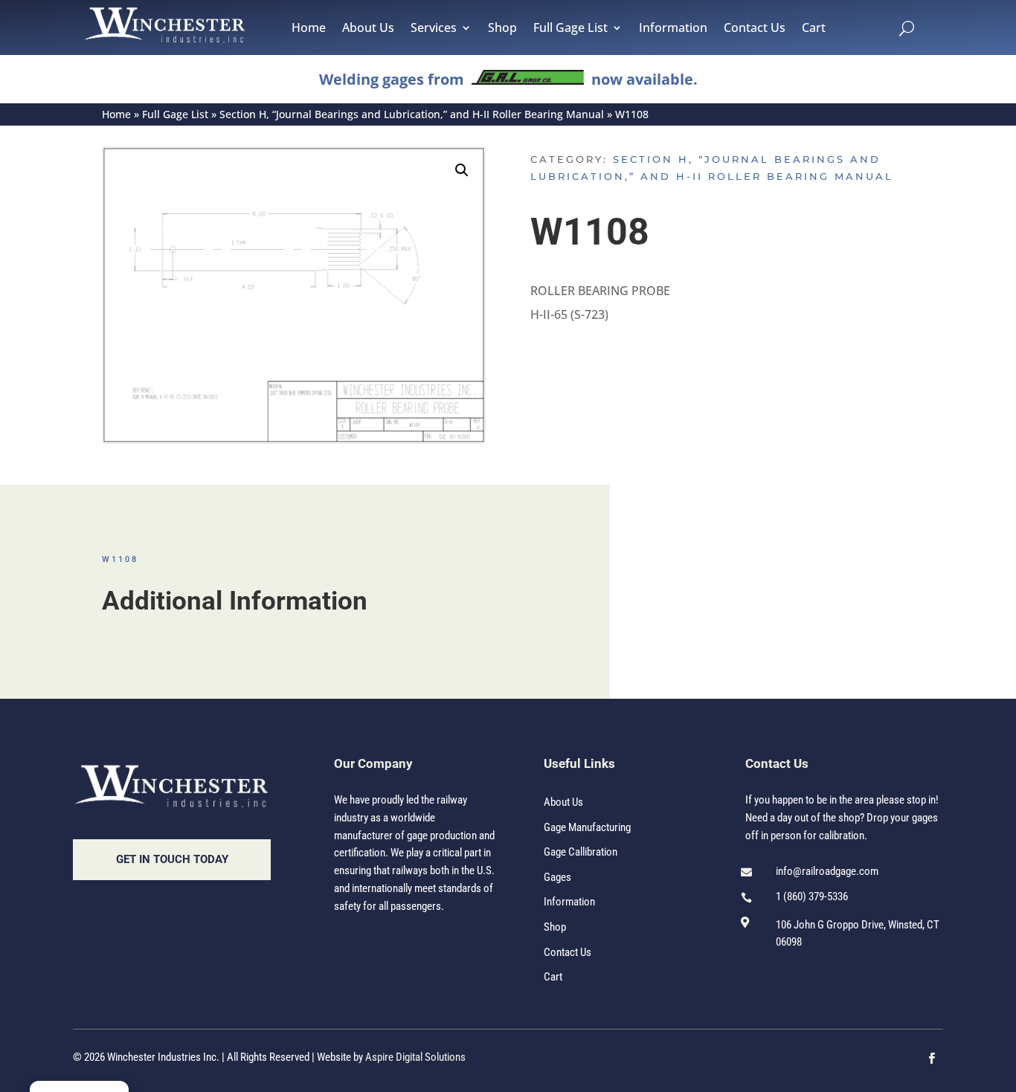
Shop (502, 29)
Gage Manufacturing (587, 827)
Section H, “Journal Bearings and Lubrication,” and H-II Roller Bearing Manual (411, 114)
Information (673, 29)
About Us (368, 29)
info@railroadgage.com (827, 871)
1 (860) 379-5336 (812, 896)
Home (309, 29)
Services (434, 29)
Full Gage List (570, 29)
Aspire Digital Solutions (415, 1057)
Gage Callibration (580, 852)
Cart (814, 29)
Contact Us (754, 29)
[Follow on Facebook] (932, 1058)
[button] (461, 170)
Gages (557, 877)
